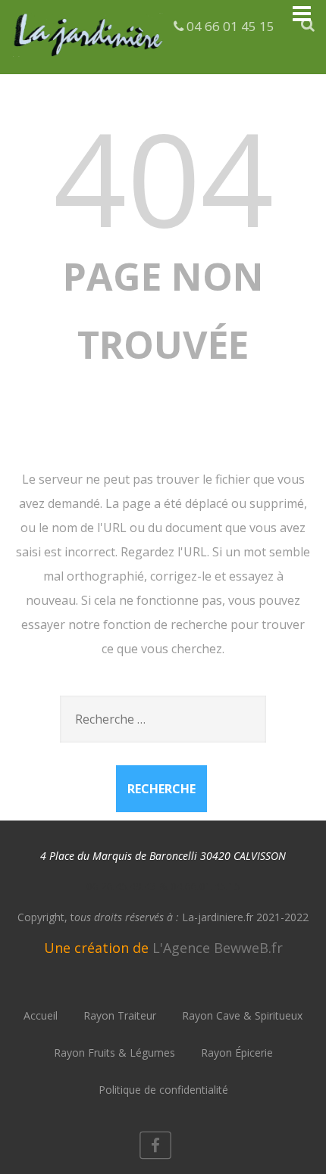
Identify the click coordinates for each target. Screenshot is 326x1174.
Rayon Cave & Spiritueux (242, 1015)
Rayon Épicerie (237, 1052)
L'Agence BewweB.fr (217, 948)
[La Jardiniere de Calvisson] (89, 59)
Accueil (41, 1015)
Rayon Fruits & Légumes (114, 1052)
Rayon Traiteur (119, 1015)
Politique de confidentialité (163, 1089)
